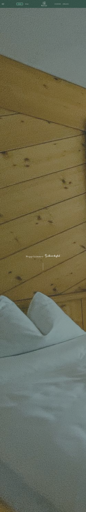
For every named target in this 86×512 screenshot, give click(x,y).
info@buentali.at (66, 3)
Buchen (19, 3)
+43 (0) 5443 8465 (57, 3)
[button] (3, 4)
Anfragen (27, 3)
